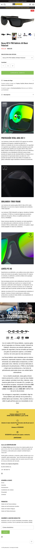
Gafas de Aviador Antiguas (8, 508)
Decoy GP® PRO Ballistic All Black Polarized (14, 57)
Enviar (5, 532)
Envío (2, 482)
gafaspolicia (6, 547)
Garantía (3, 485)
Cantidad (3, 62)
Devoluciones (4, 487)
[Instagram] (2, 473)
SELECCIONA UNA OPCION (8, 54)
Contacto (3, 494)
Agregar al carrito (17, 72)
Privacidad (4, 492)
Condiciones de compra (7, 489)
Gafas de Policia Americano (8, 511)
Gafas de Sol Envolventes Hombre (10, 506)
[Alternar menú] (2, 4)
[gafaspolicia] (17, 4)
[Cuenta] (29, 4)
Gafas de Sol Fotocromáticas (8, 504)
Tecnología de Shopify (14, 547)
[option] (17, 20)
